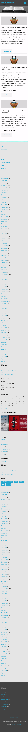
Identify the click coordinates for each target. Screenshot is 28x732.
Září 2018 (3, 342)
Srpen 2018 (4, 344)
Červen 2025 (4, 197)
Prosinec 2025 (4, 185)
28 (1, 405)
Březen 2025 (4, 204)
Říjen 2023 (3, 224)
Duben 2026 (4, 180)
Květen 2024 (4, 221)
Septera (13, 724)
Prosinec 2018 (4, 337)
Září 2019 (3, 323)
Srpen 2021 (4, 272)
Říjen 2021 (3, 267)
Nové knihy (4, 156)
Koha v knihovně (5, 372)
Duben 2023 (4, 229)
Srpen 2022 (4, 243)
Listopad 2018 (4, 339)
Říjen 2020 (3, 294)
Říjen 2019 (3, 320)
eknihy (10, 481)
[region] (14, 423)
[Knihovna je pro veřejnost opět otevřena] (14, 104)
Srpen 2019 (4, 325)
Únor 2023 (3, 231)
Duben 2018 (4, 352)
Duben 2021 (4, 279)
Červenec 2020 (5, 301)
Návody (3, 446)
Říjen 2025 (3, 190)
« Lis (2, 408)
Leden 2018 (4, 356)
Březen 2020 (4, 311)
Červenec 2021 (5, 274)
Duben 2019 (4, 330)
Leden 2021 (4, 286)
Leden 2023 (4, 233)
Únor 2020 (3, 313)
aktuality (4, 481)
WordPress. (19, 724)
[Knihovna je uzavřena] (14, 21)
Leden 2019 (4, 335)
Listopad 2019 (4, 318)
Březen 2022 (4, 255)
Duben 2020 (4, 308)
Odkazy (3, 454)
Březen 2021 (4, 282)
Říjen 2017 (3, 359)
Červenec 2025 (5, 195)
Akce (2, 153)
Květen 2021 (4, 277)
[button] (14, 423)
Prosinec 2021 (4, 262)
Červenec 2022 (5, 245)
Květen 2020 (4, 306)
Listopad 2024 (4, 209)
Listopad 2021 (4, 265)
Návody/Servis (5, 162)
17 (12, 401)
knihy (15, 481)
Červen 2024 (4, 219)
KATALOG (3, 168)
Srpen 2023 (4, 226)
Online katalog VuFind (6, 369)
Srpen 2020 (4, 298)
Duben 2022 (4, 253)
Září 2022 (3, 241)
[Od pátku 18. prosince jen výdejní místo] (14, 60)
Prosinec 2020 (4, 289)
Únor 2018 (3, 354)
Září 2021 (3, 270)
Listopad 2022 (4, 238)
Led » (5, 408)
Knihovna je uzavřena (8, 27)
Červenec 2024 (5, 216)
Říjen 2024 (3, 212)
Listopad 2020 (4, 291)
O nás (3, 165)
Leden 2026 (4, 183)
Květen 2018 (4, 349)
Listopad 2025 (4, 188)
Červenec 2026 (5, 178)
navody (21, 481)
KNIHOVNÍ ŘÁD (4, 444)
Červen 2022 (4, 248)
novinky (9, 484)
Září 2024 (3, 214)
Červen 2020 (4, 303)
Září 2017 (3, 361)
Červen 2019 (4, 327)
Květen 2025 (4, 200)
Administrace (14, 717)
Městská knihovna (7, 2)
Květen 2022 (4, 250)
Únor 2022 (3, 257)
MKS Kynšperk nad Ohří (7, 374)
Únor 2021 (3, 284)
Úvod (2, 147)
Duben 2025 (4, 202)
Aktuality (13, 47)
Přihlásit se (4, 461)
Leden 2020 (4, 315)
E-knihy (3, 159)
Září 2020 (3, 296)
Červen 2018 (4, 347)
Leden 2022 (4, 260)
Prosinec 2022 (4, 236)
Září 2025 (3, 192)
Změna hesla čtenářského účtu (8, 371)
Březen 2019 (4, 332)
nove (3, 484)
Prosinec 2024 (4, 207)
